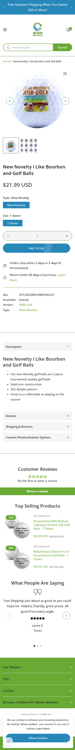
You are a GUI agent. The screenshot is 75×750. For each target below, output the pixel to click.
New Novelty (28, 310)
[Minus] (8, 236)
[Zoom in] (65, 73)
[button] (4, 7)
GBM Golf (25, 305)
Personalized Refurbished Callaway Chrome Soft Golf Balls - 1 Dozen (51, 524)
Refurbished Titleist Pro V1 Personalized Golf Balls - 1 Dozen (51, 555)
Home (6, 61)
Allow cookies (38, 738)
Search (62, 47)
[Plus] (67, 236)
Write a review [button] (37, 491)
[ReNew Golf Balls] (38, 29)
